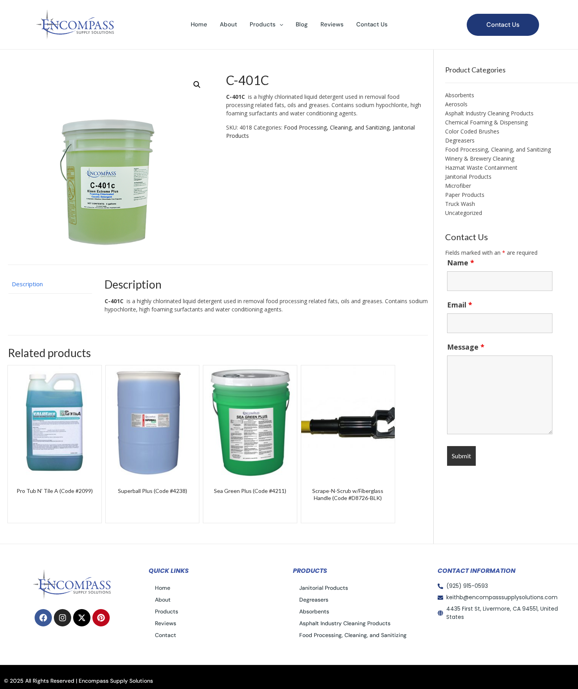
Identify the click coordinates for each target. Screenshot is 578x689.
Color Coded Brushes (472, 131)
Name (460, 262)
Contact (165, 635)
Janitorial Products (468, 176)
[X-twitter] (81, 617)
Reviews (332, 24)
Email (459, 304)
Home (199, 24)
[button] (266, 24)
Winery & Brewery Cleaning (479, 158)
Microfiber (458, 185)
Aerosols (456, 104)
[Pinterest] (101, 617)
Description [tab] (27, 284)
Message (465, 347)
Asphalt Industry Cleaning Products (489, 113)
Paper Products (464, 194)
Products (263, 24)
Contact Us (372, 24)
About (228, 24)
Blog (302, 24)
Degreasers (460, 140)
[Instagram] (62, 617)
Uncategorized (463, 213)
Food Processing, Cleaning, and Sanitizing (337, 127)
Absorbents (459, 95)
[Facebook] (43, 617)
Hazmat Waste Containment (481, 167)
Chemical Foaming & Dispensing (486, 122)
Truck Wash (460, 203)
